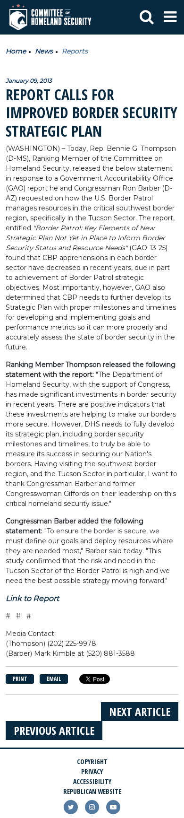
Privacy (92, 771)
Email (54, 679)
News (44, 51)
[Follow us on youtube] (113, 807)
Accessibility (92, 781)
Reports (75, 51)
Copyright (92, 761)
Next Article (139, 711)
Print (20, 679)
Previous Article (54, 730)
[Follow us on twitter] (71, 807)
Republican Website (92, 791)
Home (16, 51)
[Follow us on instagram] (92, 807)
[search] (147, 17)
